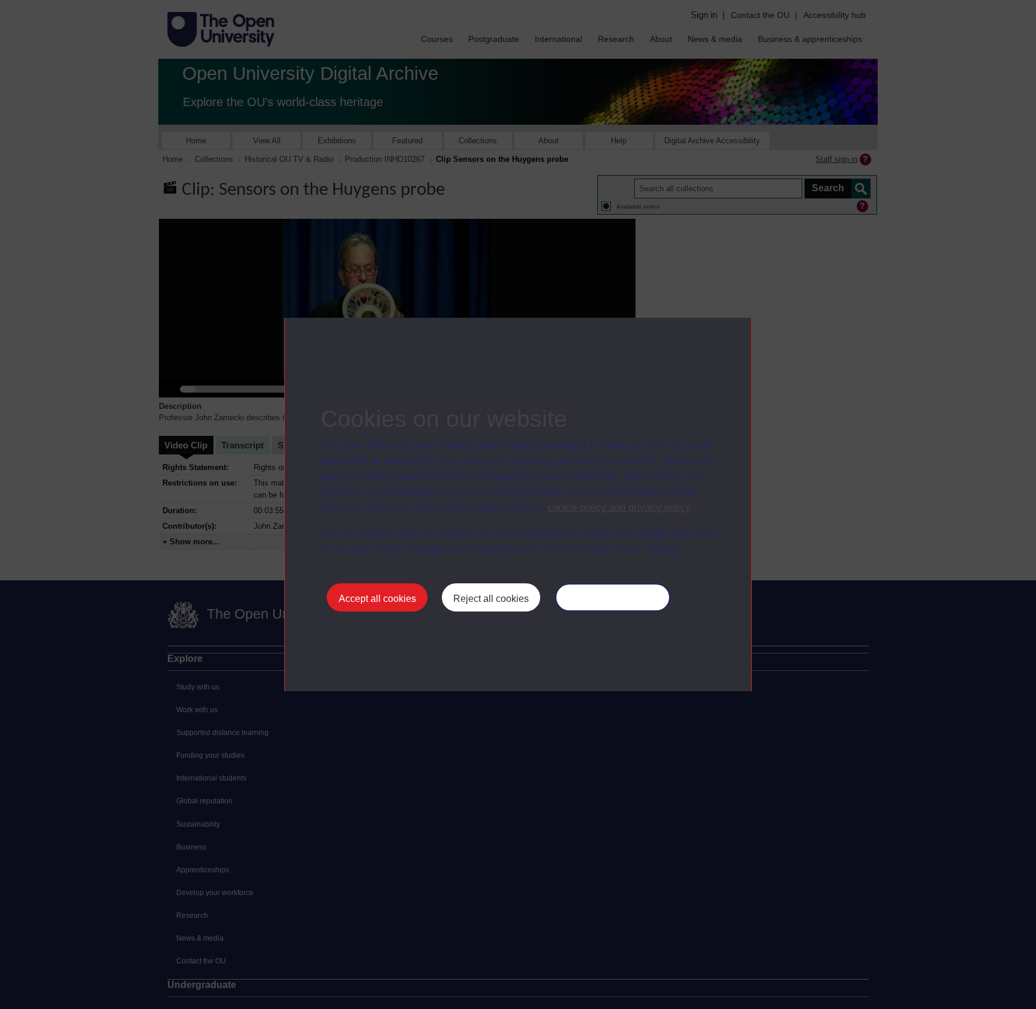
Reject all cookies (491, 599)
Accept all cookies (377, 599)
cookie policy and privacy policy (618, 507)
